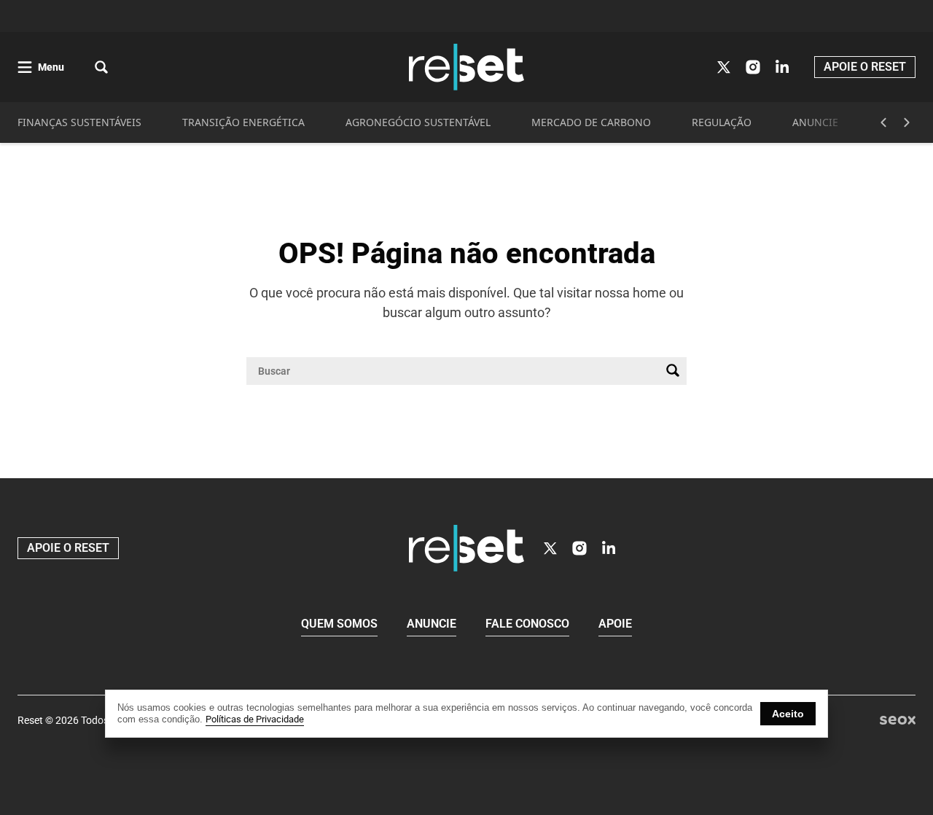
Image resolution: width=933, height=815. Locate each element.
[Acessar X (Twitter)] (724, 67)
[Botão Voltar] (883, 122)
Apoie (615, 624)
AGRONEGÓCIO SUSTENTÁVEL (418, 122)
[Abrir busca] (101, 67)
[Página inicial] (466, 548)
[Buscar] (673, 371)
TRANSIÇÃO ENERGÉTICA (243, 122)
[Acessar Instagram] (753, 67)
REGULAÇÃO (722, 122)
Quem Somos (339, 624)
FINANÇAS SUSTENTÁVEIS (79, 122)
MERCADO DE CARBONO (591, 122)
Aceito (788, 714)
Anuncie (431, 624)
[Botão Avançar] (907, 122)
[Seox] (898, 721)
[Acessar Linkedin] (782, 67)
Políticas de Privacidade (255, 719)
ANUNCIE (815, 122)
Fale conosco (527, 624)
